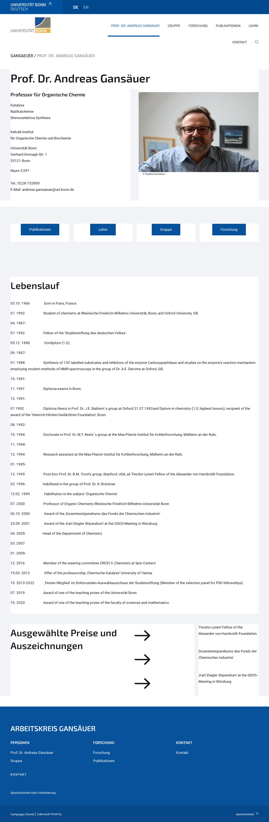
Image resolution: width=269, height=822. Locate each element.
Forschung (198, 26)
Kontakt (239, 42)
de (75, 7)
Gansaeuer (22, 55)
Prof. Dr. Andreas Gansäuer (135, 26)
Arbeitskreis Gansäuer (53, 728)
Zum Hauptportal (49, 814)
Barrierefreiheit (245, 814)
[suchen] (255, 45)
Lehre (253, 26)
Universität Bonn (28, 4)
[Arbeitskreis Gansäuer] (31, 25)
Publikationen (228, 26)
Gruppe (174, 26)
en (85, 7)
